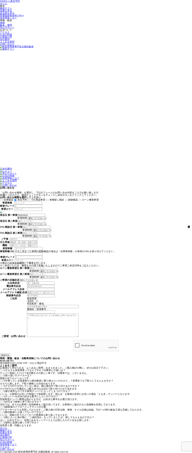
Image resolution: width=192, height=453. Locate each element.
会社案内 (5, 39)
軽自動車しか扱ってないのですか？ (24, 412)
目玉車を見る (7, 13)
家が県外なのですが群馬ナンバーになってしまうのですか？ (37, 391)
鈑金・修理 (6, 25)
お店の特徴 (6, 34)
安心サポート (7, 27)
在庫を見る (6, 10)
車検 (2, 22)
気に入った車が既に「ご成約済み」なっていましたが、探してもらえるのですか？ (49, 417)
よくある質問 (7, 42)
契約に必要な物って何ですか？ (21, 422)
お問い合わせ (7, 44)
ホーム (3, 3)
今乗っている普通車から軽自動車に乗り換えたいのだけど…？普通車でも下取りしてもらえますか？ (58, 380)
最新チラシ (6, 8)
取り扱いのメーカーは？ (18, 375)
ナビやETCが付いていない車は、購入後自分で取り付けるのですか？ (42, 386)
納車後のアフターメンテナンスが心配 (25, 407)
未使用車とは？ (8, 18)
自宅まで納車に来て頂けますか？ (22, 401)
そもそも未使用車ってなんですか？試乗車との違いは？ (34, 370)
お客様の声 (6, 37)
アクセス (5, 32)
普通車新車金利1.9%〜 (12, 15)
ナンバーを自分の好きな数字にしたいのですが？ (31, 396)
